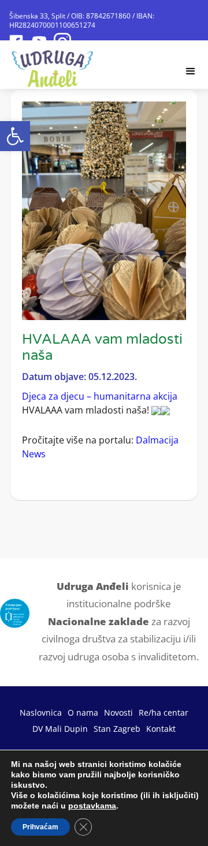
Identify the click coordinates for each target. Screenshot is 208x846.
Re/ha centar (163, 712)
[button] (15, 136)
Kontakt (161, 728)
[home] (53, 65)
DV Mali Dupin (60, 728)
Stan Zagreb (117, 728)
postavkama (92, 805)
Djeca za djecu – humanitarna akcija (99, 396)
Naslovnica (41, 712)
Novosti (118, 712)
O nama (83, 712)
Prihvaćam (40, 827)
